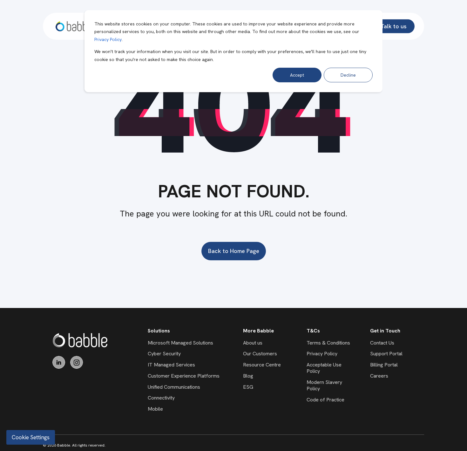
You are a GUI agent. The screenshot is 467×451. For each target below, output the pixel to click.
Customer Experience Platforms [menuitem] (184, 375)
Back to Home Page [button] (233, 251)
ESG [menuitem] (248, 387)
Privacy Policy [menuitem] (322, 353)
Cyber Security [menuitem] (164, 353)
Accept (297, 75)
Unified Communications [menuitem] (174, 387)
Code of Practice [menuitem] (325, 399)
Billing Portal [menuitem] (384, 364)
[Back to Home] (75, 26)
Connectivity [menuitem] (161, 397)
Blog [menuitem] (248, 375)
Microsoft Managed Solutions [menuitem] (180, 342)
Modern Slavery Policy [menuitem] (324, 385)
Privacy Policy (108, 39)
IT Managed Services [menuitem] (171, 364)
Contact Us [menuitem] (382, 342)
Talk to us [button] (394, 26)
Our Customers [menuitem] (260, 353)
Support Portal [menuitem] (386, 353)
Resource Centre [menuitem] (262, 364)
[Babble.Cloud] (80, 340)
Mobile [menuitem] (155, 409)
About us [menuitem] (252, 342)
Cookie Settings (31, 437)
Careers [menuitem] (379, 375)
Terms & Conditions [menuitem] (328, 342)
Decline (348, 75)
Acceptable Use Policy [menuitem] (324, 367)
